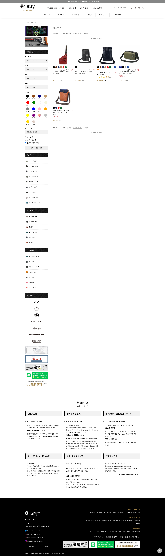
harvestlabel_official (35, 538)
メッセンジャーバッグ (35, 203)
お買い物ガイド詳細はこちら (128, 474)
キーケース (32, 282)
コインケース (33, 232)
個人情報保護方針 (134, 537)
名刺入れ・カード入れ (35, 256)
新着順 (86, 33)
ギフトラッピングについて (93, 520)
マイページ (110, 531)
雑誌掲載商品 (31, 140)
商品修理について (107, 520)
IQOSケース (32, 288)
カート (92, 531)
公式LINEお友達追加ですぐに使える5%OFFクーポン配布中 (82, 2)
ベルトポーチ (33, 262)
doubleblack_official (35, 541)
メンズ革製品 (128, 512)
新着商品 (61, 15)
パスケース (32, 272)
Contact (46, 546)
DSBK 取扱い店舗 (118, 520)
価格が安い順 (67, 33)
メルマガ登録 (126, 531)
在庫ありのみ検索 (33, 143)
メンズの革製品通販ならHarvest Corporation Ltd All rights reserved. (44, 553)
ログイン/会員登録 (100, 531)
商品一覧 (47, 15)
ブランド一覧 (107, 512)
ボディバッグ (33, 187)
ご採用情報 (136, 520)
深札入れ (32, 237)
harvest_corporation (34, 535)
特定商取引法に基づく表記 (120, 537)
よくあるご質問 (97, 8)
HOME (27, 22)
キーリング (32, 277)
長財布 (31, 227)
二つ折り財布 (33, 222)
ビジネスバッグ (33, 166)
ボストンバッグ (33, 177)
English (31, 546)
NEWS (138, 523)
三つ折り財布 (33, 216)
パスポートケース (34, 267)
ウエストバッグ (33, 182)
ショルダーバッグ (34, 197)
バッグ (114, 512)
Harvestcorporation (34, 531)
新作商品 (30, 137)
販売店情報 (128, 520)
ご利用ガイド (84, 8)
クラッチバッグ (33, 192)
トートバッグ (32, 161)
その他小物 (136, 512)
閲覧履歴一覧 (136, 531)
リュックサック (33, 171)
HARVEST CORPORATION (55, 8)
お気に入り (118, 531)
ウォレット (120, 512)
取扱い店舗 (72, 8)
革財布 (31, 242)
